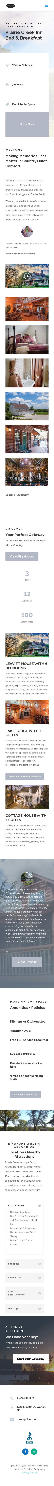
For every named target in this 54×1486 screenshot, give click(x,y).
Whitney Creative (29, 1472)
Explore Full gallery (17, 495)
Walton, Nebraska (22, 65)
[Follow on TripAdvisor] (34, 1451)
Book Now (27, 124)
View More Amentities (26, 1094)
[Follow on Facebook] (25, 1451)
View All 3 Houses (22, 556)
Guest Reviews (27, 962)
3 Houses (17, 84)
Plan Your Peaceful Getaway (25, 776)
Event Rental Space (23, 104)
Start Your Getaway (30, 1358)
